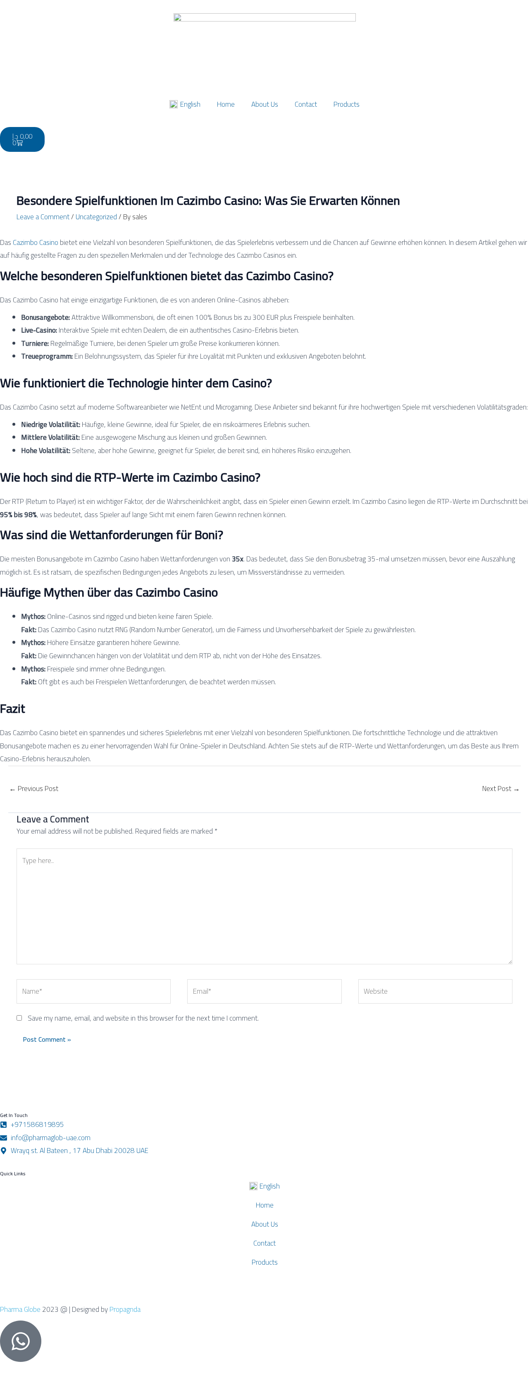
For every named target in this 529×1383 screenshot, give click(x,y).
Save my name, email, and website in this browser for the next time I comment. (143, 1018)
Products (347, 104)
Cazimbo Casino (35, 242)
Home (226, 104)
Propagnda (125, 1309)
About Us (264, 104)
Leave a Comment (43, 216)
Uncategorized (96, 216)
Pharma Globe (20, 1309)
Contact (306, 104)
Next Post (501, 788)
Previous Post (33, 788)
